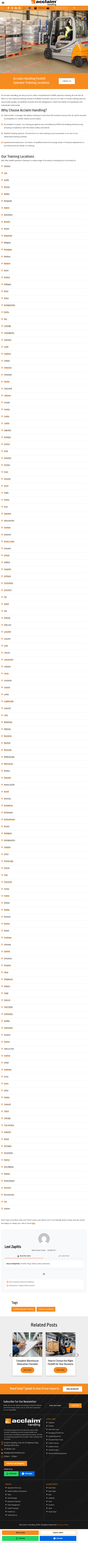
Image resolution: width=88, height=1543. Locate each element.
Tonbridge (7, 1118)
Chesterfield (8, 388)
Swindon (7, 1097)
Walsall (6, 1139)
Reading (6, 910)
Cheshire (7, 381)
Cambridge (7, 326)
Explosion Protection (14, 1501)
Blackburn (7, 256)
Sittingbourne (8, 979)
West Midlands (9, 1167)
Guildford (7, 562)
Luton (6, 715)
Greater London (9, 541)
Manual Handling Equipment (57, 1453)
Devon (6, 472)
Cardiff (6, 347)
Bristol (6, 291)
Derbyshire (7, 458)
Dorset (6, 486)
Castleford (7, 354)
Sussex (6, 1083)
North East (7, 798)
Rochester (7, 917)
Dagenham (7, 430)
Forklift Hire (11, 1512)
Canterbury (7, 340)
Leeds (6, 646)
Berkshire (7, 222)
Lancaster (7, 639)
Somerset (7, 1000)
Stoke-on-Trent (9, 1049)
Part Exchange (12, 1498)
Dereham (7, 465)
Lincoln (6, 673)
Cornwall (7, 402)
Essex (6, 507)
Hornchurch (8, 590)
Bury (5, 319)
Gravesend (7, 534)
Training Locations (46, 1309)
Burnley (6, 312)
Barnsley (7, 187)
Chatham (7, 361)
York (5, 1201)
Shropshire (7, 965)
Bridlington (7, 284)
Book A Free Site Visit (61, 8)
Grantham (7, 527)
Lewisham (7, 666)
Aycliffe (6, 180)
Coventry (7, 409)
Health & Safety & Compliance (17, 1491)
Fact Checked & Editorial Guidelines (21, 1282)
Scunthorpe (7, 937)
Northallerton (8, 805)
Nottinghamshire (9, 840)
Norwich (6, 826)
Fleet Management (14, 1505)
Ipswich (6, 604)
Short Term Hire (53, 1429)
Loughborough (8, 701)
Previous (10, 1355)
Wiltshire (7, 1174)
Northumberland (9, 819)
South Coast (52, 1512)
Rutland (6, 930)
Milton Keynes (8, 764)
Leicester (7, 652)
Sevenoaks (7, 944)
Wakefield (7, 1132)
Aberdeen (7, 166)
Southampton (8, 1014)
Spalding (7, 1021)
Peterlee (7, 868)
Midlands (51, 1498)
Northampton (8, 812)
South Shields (8, 1007)
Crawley (6, 416)
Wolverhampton (9, 1181)
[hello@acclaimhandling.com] (48, 8)
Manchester (8, 736)
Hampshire (7, 569)
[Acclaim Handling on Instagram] (19, 8)
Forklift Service (12, 1515)
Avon (5, 173)
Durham (6, 500)
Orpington (7, 847)
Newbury (7, 771)
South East (51, 1488)
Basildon (7, 194)
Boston (6, 270)
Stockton (7, 1042)
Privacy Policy (63, 1525)
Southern (51, 1505)
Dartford (7, 444)
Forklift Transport (13, 1508)
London (6, 694)
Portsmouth (8, 882)
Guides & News (53, 1446)
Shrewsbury (8, 958)
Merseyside (7, 750)
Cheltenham (8, 374)
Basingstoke (8, 201)
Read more (27, 1370)
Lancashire (7, 632)
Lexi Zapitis (13, 1247)
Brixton (6, 298)
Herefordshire (8, 583)
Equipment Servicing (14, 1488)
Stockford (7, 1035)
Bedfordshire (8, 215)
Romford (7, 924)
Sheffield (7, 951)
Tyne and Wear (9, 1125)
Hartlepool (7, 576)
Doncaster (7, 479)
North (50, 1508)
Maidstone (7, 729)
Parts (9, 1494)
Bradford (7, 277)
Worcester (7, 1188)
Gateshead (7, 513)
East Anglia (52, 1491)
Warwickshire (8, 1153)
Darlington (7, 437)
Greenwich (7, 548)
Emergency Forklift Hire (55, 1433)
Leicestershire (8, 659)
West (50, 1501)
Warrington (8, 1146)
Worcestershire (9, 1195)
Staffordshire (8, 1028)
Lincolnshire (8, 680)
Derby (6, 451)
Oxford (6, 854)
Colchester (7, 395)
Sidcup (6, 972)
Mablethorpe (8, 722)
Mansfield (7, 743)
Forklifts (51, 1426)
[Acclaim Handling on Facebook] (8, 8)
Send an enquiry (72, 1389)
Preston (6, 889)
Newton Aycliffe (9, 785)
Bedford (6, 208)
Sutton (6, 1090)
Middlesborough (9, 757)
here (33, 1223)
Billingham (7, 242)
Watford (7, 1160)
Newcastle (7, 778)
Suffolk (6, 1062)
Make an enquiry (20, 1532)
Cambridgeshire (9, 333)
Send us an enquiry (15, 1463)
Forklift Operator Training (23, 1309)
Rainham (7, 903)
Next (77, 1355)
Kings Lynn (7, 625)
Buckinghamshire (9, 305)
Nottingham (8, 833)
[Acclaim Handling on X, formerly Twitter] (12, 8)
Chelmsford (7, 368)
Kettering (7, 618)
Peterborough (8, 861)
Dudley (6, 493)
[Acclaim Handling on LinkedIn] (15, 8)
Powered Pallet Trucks (55, 1440)
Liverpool (7, 687)
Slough (6, 993)
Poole (6, 875)
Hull (5, 597)
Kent (5, 611)
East (49, 1494)
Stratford (7, 1056)
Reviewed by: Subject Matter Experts (22, 1285)
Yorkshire (7, 1208)
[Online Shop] (2, 7)
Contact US (67, 81)
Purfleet (6, 896)
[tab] (24, 1256)
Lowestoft (7, 708)
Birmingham (8, 249)
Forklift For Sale (53, 1450)
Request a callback (58, 1532)
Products (51, 1422)
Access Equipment (54, 1436)
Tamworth (7, 1104)
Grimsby (6, 555)
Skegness (7, 986)
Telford (6, 1111)
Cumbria (6, 423)
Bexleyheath (8, 236)
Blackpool (7, 263)
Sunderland (7, 1069)
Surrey (6, 1076)
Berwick (6, 229)
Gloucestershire (9, 520)
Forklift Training (53, 1443)
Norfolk (6, 791)
